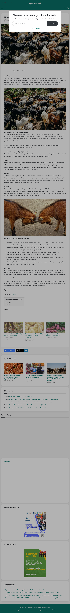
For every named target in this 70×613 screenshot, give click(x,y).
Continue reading (35, 28)
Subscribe (52, 23)
